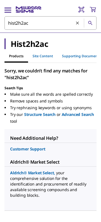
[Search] (90, 23)
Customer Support (27, 149)
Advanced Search (78, 114)
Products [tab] (16, 56)
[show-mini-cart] (93, 9)
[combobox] (50, 23)
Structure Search (40, 114)
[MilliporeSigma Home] (28, 9)
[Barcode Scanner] (81, 9)
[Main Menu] (7, 9)
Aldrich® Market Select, (32, 172)
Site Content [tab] (43, 56)
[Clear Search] (77, 23)
